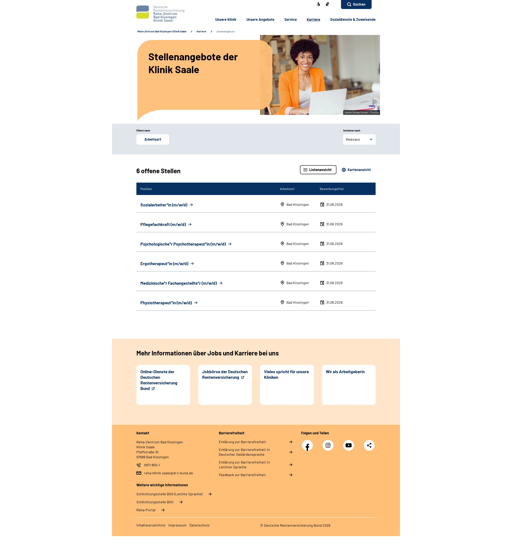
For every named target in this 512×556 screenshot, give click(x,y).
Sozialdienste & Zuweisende (353, 19)
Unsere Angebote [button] (260, 19)
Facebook (308, 443)
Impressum (177, 525)
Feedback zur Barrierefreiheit (242, 474)
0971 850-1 (152, 465)
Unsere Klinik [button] (225, 19)
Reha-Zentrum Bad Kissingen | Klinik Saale (162, 31)
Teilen (369, 445)
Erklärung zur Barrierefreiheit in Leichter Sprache (244, 464)
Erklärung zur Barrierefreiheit (242, 442)
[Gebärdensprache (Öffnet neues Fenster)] (327, 4)
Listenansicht (320, 169)
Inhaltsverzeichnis (150, 525)
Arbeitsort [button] (152, 139)
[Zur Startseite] (163, 13)
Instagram (329, 443)
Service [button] (290, 19)
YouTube (349, 443)
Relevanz (353, 139)
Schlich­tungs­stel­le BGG (154, 502)
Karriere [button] (313, 19)
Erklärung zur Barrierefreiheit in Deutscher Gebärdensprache (244, 452)
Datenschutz (199, 525)
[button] (356, 4)
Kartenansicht (359, 169)
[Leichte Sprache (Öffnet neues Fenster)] (318, 4)
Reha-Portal (145, 510)
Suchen (359, 4)
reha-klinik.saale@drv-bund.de (168, 473)
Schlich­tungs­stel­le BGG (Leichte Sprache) (169, 494)
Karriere (202, 31)
